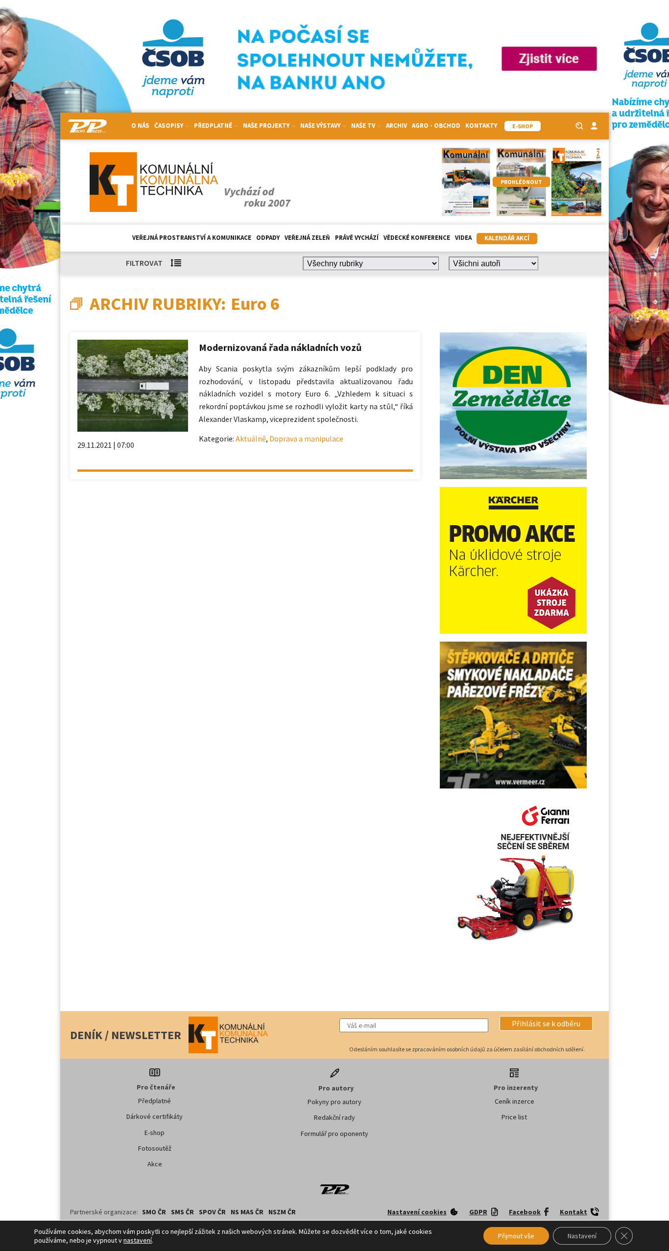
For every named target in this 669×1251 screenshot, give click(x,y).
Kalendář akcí (506, 238)
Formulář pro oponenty (334, 1133)
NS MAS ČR (247, 1211)
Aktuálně (251, 438)
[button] (546, 1023)
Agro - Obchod (436, 125)
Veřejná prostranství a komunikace (191, 237)
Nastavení (582, 1235)
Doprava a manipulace (306, 438)
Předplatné (154, 1100)
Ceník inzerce (514, 1101)
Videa (463, 237)
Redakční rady (334, 1117)
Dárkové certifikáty (154, 1116)
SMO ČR (154, 1211)
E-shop (154, 1132)
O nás (140, 125)
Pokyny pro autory (334, 1101)
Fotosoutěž (154, 1148)
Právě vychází (357, 237)
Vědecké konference (416, 237)
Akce (154, 1163)
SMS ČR (182, 1211)
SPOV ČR (212, 1211)
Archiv (396, 125)
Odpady (268, 237)
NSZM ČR (282, 1211)
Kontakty (481, 125)
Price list (514, 1116)
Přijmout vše (516, 1235)
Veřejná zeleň (307, 237)
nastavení (137, 1240)
